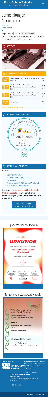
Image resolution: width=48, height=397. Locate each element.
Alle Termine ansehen (13, 108)
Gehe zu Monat (28, 33)
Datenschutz (40, 394)
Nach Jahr (6, 25)
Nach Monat (7, 27)
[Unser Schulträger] (13, 366)
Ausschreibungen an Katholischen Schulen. (24, 205)
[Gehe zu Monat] (2, 30)
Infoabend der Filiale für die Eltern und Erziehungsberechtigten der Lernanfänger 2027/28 (23, 87)
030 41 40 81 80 (32, 372)
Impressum (29, 394)
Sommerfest (14, 102)
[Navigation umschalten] (42, 4)
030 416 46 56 (16, 385)
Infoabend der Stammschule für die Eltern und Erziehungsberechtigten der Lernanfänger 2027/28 (24, 95)
